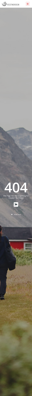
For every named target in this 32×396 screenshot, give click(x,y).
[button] (24, 4)
